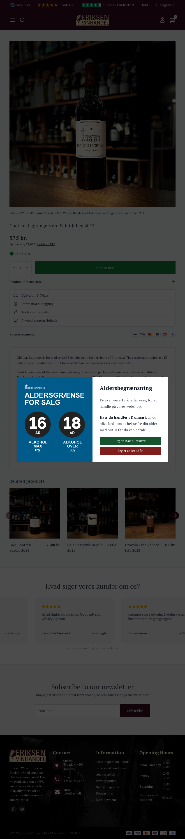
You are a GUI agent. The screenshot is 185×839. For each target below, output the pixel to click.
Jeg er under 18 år (130, 450)
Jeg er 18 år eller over (131, 440)
